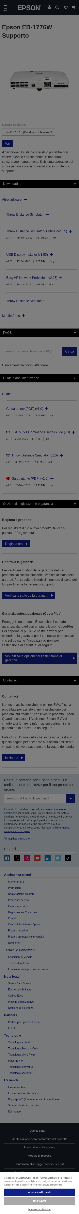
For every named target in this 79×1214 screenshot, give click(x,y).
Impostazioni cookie (39, 1209)
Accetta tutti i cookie (39, 1192)
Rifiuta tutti (39, 1201)
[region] (39, 1193)
